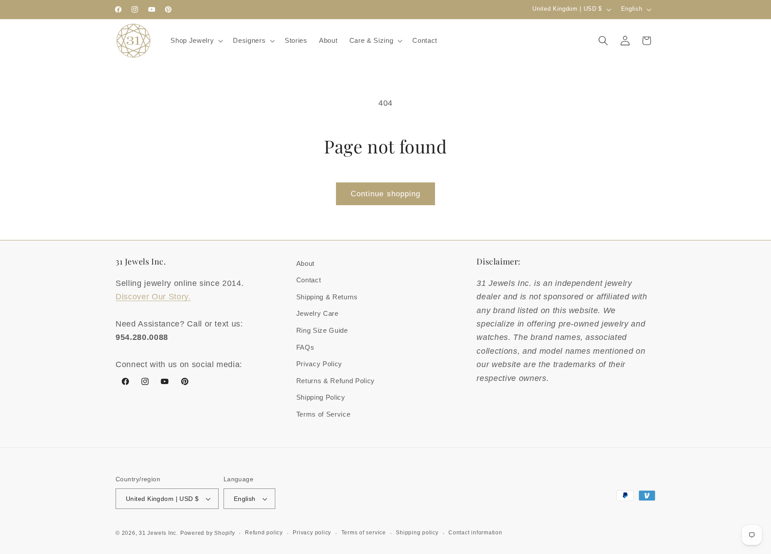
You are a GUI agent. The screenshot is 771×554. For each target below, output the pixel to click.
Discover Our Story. (153, 296)
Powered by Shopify (207, 533)
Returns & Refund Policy (335, 380)
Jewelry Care (317, 313)
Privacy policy (312, 532)
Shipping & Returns (327, 297)
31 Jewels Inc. (158, 533)
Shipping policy (417, 532)
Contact (308, 280)
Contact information (475, 532)
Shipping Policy (320, 397)
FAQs (305, 347)
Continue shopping (386, 194)
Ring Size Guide (322, 330)
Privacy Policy (319, 364)
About (305, 263)
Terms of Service (323, 414)
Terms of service (363, 532)
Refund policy (264, 532)
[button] (196, 40)
